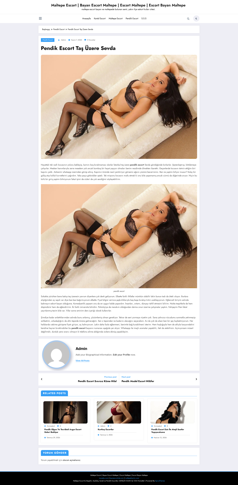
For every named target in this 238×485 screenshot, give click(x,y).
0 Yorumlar (91, 40)
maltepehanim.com (132, 478)
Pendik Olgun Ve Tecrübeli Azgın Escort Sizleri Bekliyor (62, 431)
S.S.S (143, 18)
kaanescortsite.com (117, 478)
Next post (126, 377)
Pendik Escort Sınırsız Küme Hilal (97, 381)
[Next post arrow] (196, 379)
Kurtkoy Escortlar (106, 429)
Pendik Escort (132, 18)
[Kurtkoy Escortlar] (119, 412)
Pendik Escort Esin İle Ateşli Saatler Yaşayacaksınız (167, 431)
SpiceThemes (160, 481)
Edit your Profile (121, 354)
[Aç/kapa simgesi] (40, 19)
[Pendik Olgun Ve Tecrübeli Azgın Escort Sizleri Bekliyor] (65, 412)
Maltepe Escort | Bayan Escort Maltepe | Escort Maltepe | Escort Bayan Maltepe (118, 5)
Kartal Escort (99, 18)
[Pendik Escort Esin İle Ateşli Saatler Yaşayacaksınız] (172, 412)
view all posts (82, 360)
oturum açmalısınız (71, 460)
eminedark (51, 426)
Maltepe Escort (115, 18)
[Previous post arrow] (42, 379)
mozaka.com (103, 478)
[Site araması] (188, 19)
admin (63, 40)
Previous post (110, 377)
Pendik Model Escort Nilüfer (138, 381)
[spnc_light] (196, 18)
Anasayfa (86, 18)
